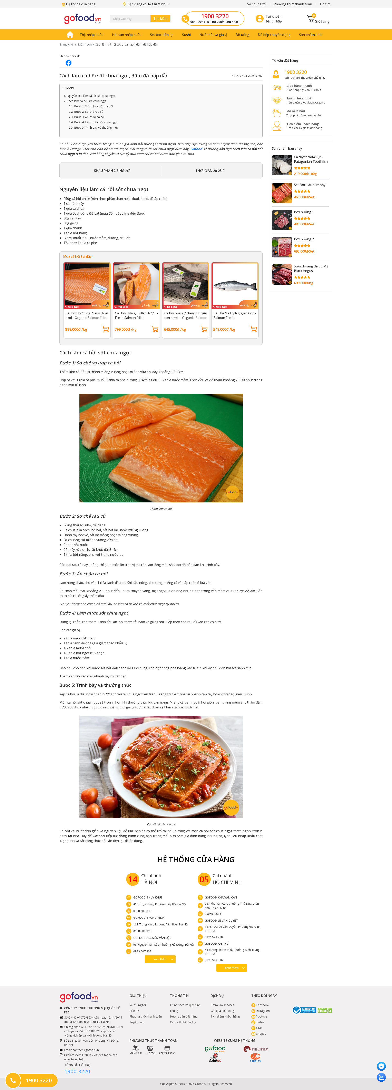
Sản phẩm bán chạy (287, 148)
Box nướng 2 (304, 239)
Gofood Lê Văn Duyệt (221, 920)
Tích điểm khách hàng (225, 1016)
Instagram (262, 1011)
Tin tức (324, 4)
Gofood (196, 149)
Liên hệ (134, 1011)
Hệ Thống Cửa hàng (196, 859)
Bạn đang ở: (146, 4)
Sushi (186, 34)
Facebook (262, 1005)
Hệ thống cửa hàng (80, 4)
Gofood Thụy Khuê (148, 897)
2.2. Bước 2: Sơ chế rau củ (86, 112)
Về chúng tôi (256, 4)
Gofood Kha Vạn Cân (221, 897)
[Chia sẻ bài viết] (69, 63)
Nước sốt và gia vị (213, 34)
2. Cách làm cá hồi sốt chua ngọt (85, 101)
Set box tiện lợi (162, 34)
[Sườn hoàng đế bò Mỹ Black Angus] (282, 274)
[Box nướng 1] (282, 220)
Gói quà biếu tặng (222, 1011)
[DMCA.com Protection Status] (325, 1010)
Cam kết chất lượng (183, 1022)
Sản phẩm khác (311, 34)
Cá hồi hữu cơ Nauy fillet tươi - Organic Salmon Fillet (87, 315)
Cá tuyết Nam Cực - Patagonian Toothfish (311, 159)
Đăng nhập (274, 21)
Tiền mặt (150, 1053)
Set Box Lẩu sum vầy (309, 185)
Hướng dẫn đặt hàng (183, 1016)
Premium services (222, 1005)
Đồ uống (242, 34)
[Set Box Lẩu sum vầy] (282, 193)
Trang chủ (66, 44)
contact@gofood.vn (86, 1050)
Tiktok (259, 1022)
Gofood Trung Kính (148, 918)
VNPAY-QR (136, 1053)
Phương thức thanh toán (293, 4)
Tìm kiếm (160, 18)
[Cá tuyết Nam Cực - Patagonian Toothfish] (282, 165)
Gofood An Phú (216, 943)
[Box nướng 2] (282, 247)
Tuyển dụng (137, 1022)
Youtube (261, 1016)
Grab (259, 1028)
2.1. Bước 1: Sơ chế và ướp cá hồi (91, 106)
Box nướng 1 (304, 212)
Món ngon (85, 44)
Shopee (260, 1033)
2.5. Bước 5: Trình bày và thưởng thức (93, 127)
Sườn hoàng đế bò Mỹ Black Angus (311, 268)
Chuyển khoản (167, 1053)
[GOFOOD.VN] (83, 18)
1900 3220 (215, 16)
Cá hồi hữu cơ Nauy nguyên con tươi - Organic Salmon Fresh (185, 317)
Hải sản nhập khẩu (126, 34)
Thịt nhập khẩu (92, 34)
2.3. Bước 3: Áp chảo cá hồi (87, 117)
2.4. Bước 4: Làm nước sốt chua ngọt (93, 122)
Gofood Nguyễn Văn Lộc (152, 938)
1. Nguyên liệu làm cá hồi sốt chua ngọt (89, 96)
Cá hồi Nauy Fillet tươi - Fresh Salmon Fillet (136, 315)
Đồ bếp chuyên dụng (274, 34)
